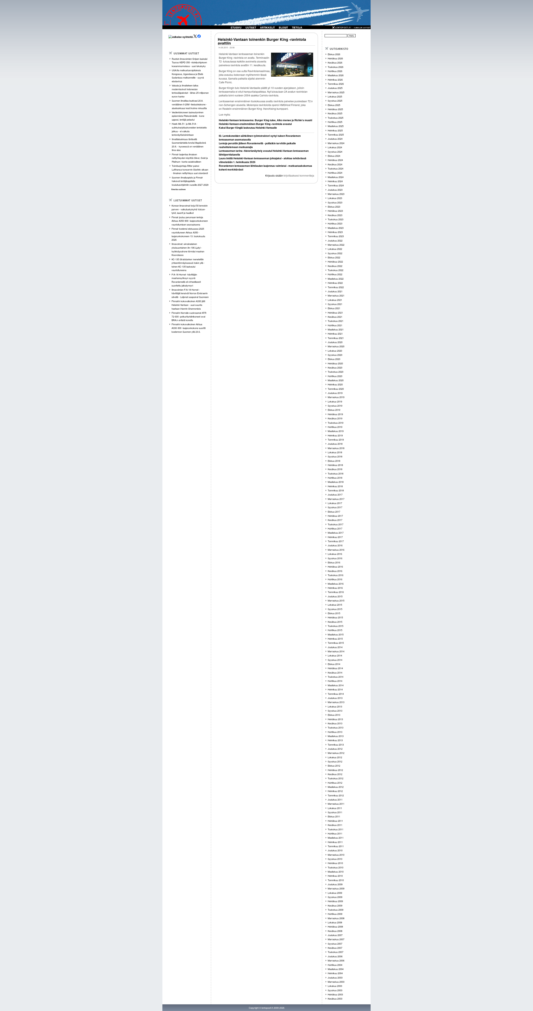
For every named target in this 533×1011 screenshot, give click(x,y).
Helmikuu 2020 (335, 384)
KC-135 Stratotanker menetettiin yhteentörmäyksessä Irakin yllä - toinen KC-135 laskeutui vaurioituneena (188, 265)
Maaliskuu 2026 (336, 75)
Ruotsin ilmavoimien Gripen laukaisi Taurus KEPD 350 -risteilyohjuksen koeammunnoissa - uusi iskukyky (189, 62)
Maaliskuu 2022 (336, 278)
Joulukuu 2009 (335, 884)
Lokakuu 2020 (335, 350)
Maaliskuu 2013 (336, 736)
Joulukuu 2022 (335, 240)
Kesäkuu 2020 (335, 367)
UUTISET (250, 27)
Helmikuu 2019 (335, 435)
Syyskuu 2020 (335, 354)
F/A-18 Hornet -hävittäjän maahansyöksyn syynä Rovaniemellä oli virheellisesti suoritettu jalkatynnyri (186, 280)
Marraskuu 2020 (336, 346)
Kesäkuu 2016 (335, 571)
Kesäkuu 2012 (335, 774)
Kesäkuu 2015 (335, 621)
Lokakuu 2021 (335, 299)
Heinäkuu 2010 (335, 863)
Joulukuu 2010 (335, 850)
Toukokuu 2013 (335, 727)
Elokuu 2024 (334, 155)
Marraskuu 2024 (336, 143)
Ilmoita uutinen (178, 189)
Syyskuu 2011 (335, 812)
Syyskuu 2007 (335, 943)
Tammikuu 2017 (336, 541)
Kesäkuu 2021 (335, 316)
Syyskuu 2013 (335, 710)
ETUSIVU (236, 27)
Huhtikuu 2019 (335, 426)
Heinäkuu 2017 (335, 515)
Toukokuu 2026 (335, 66)
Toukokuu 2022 (335, 270)
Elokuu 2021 (334, 308)
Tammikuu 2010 (336, 880)
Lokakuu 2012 (335, 757)
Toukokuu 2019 (335, 422)
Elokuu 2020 (334, 359)
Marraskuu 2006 (336, 960)
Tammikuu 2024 (336, 185)
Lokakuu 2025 (335, 96)
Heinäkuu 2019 (335, 414)
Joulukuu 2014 (335, 647)
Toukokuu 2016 (335, 575)
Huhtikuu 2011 (335, 833)
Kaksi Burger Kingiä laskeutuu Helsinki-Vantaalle (248, 127)
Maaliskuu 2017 (336, 532)
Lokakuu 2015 (335, 604)
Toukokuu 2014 (335, 676)
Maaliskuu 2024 (336, 177)
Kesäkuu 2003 (335, 998)
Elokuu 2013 (334, 714)
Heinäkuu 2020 (335, 363)
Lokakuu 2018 (335, 452)
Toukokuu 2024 (335, 168)
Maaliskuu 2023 (336, 227)
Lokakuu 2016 (335, 553)
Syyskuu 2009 (335, 897)
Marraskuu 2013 (336, 702)
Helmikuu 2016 (335, 587)
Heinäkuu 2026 (335, 58)
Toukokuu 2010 (335, 867)
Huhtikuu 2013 (335, 731)
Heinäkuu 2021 (335, 312)
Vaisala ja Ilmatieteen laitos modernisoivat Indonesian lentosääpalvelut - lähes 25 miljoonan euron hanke (190, 91)
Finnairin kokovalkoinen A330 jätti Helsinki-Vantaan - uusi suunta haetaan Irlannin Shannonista (188, 304)
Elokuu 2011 (334, 816)
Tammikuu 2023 (336, 236)
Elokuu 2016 (334, 562)
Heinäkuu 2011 (335, 820)
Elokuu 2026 (334, 54)
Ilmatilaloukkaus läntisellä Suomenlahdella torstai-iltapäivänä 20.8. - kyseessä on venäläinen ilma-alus (189, 144)
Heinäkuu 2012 (335, 770)
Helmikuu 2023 (335, 232)
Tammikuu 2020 (336, 388)
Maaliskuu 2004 (336, 969)
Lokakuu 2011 (335, 808)
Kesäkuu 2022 (335, 266)
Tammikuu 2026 (336, 83)
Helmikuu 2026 (335, 79)
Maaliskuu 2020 (336, 380)
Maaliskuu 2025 (336, 126)
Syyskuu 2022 (335, 253)
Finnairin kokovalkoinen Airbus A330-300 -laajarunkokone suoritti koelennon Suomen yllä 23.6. (188, 327)
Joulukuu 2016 (335, 545)
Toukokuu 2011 (335, 829)
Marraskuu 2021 (336, 295)
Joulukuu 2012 (335, 748)
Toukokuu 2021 (335, 320)
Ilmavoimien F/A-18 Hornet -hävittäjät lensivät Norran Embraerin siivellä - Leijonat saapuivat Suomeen (190, 293)
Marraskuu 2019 (336, 397)
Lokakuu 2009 (335, 892)
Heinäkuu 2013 (335, 719)
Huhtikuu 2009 (335, 913)
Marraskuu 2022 (336, 244)
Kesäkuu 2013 (335, 723)
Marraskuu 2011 (336, 803)
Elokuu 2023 (334, 206)
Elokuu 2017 (334, 511)
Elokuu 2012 (334, 765)
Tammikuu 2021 (336, 338)
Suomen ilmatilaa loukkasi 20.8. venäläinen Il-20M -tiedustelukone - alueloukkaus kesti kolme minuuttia (189, 104)
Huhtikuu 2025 (335, 121)
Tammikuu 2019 (336, 439)
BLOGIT (283, 27)
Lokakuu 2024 (335, 147)
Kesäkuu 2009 (335, 905)
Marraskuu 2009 (336, 888)
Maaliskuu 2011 (336, 837)
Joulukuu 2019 (335, 393)
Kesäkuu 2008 (335, 931)
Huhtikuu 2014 (335, 680)
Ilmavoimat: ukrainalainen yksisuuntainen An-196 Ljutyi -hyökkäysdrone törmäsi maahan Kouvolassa (188, 249)
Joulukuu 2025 (335, 88)
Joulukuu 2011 (335, 799)
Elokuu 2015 (334, 613)
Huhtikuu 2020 (335, 376)
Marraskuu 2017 (336, 499)
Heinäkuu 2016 (335, 566)
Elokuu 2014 (334, 664)
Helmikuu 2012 (335, 791)
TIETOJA (297, 27)
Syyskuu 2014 (335, 659)
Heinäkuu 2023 (335, 210)
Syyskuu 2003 (335, 990)
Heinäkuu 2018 (335, 465)
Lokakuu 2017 (335, 503)
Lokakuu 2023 (335, 198)
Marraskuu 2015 (336, 600)
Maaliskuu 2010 (336, 871)
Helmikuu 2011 (335, 842)
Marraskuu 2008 (336, 918)
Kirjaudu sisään (274, 175)
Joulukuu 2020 (335, 342)
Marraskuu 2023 (336, 193)
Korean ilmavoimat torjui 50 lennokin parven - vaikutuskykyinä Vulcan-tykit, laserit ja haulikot (190, 209)
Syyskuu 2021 (335, 304)
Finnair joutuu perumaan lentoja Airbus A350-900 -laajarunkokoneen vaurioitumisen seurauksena (190, 220)
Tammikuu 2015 (336, 642)
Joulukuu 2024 (335, 138)
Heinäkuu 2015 (335, 617)
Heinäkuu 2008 (335, 926)
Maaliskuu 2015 (336, 634)
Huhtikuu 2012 (335, 782)
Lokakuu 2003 (335, 985)
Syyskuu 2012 (335, 761)
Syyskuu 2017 (335, 507)
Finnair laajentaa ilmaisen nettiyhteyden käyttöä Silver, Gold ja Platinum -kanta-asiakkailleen (190, 158)
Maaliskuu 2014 (336, 685)
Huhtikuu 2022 (335, 274)
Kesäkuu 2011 (335, 825)
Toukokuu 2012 (335, 778)
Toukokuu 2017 (335, 524)
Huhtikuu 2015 (335, 630)
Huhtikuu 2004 (335, 964)
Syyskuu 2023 (335, 202)
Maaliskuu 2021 (336, 329)
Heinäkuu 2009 (335, 901)
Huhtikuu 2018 (335, 477)
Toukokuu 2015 (335, 626)
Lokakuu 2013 (335, 706)
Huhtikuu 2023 (335, 223)
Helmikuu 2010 (335, 875)
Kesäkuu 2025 (335, 113)
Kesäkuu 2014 (335, 672)
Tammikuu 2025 (336, 134)
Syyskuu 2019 (335, 405)
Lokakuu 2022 (335, 248)
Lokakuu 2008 (335, 922)
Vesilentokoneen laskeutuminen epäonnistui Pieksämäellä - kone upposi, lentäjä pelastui (188, 116)
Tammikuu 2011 (336, 846)
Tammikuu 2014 (336, 693)
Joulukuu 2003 (335, 977)
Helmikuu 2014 (335, 689)
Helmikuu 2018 (335, 486)
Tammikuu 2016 (336, 592)
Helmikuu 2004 (335, 973)
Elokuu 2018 (334, 460)
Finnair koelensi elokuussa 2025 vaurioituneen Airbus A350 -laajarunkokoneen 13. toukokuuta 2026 (188, 234)
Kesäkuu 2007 (335, 947)
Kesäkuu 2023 (335, 215)
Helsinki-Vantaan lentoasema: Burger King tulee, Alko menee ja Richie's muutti (265, 120)
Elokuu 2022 (334, 257)
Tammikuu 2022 (336, 287)
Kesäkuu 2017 (335, 520)
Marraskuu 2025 (336, 92)
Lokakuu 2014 (335, 655)
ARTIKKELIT (267, 27)
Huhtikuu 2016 (335, 579)
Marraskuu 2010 (336, 854)
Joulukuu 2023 (335, 189)
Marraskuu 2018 (336, 448)
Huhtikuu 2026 (335, 71)
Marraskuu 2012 (336, 753)
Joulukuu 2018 (335, 443)
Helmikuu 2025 (335, 130)
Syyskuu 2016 (335, 558)
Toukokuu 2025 (335, 117)
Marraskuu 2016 (336, 549)
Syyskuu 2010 (335, 858)
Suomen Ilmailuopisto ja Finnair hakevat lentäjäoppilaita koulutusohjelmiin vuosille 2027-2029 (190, 181)
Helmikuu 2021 (335, 333)
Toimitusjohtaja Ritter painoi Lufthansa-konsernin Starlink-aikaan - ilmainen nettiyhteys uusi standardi (190, 169)
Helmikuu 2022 (335, 282)
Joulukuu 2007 (335, 935)
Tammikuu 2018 (336, 490)
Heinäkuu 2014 (335, 668)
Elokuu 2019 (334, 409)
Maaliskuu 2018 (336, 481)
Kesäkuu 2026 (335, 62)
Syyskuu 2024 (335, 151)
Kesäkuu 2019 (335, 418)
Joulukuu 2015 (335, 596)
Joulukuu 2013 (335, 698)
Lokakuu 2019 (335, 401)
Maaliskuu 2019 (336, 431)
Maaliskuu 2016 (336, 583)
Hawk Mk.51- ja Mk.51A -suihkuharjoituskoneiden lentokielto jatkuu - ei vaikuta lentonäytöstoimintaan (189, 129)
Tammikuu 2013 (336, 744)
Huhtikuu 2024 (335, 172)
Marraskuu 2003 (336, 981)
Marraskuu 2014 (336, 651)
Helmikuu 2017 (335, 537)
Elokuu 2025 (334, 105)
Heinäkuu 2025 (335, 109)
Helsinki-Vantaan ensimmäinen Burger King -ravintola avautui (255, 124)
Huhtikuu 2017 (335, 528)
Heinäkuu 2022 (335, 261)
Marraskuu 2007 (336, 939)
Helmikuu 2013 (335, 740)
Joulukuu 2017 (335, 494)
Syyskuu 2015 (335, 609)
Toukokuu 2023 (335, 219)
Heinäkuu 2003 (335, 994)
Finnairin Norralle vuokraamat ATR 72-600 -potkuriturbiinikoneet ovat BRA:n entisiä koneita (189, 316)
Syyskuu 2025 (335, 100)
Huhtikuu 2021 (335, 325)
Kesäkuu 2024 (335, 164)
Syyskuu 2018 (335, 456)
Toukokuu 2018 (335, 473)
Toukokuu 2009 (335, 909)
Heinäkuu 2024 (335, 160)
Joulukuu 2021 (335, 291)
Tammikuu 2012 (336, 795)
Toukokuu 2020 (335, 371)
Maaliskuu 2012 (336, 786)
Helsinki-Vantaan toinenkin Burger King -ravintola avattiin (262, 41)
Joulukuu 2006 (335, 956)
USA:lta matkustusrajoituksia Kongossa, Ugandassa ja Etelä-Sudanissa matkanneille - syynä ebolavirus (188, 75)
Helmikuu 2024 (335, 181)
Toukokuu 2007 (335, 952)
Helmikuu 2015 (335, 638)
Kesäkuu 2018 (335, 469)
